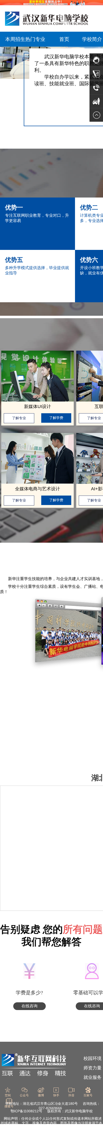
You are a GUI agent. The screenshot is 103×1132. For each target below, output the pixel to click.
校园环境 (93, 1058)
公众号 (24, 1095)
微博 (41, 1095)
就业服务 (93, 1077)
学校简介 (92, 39)
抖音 (71, 1095)
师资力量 (93, 1067)
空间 (8, 1095)
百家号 (88, 1095)
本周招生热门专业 (25, 39)
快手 (56, 1095)
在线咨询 (30, 1006)
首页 (64, 39)
